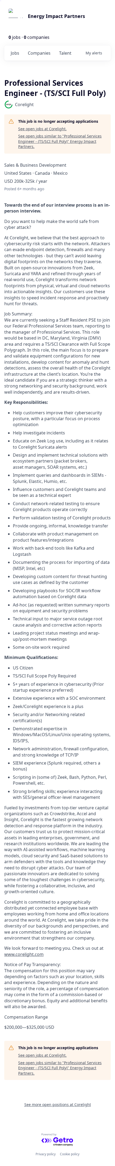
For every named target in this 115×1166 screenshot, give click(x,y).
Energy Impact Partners (56, 16)
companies (39, 53)
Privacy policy (46, 1154)
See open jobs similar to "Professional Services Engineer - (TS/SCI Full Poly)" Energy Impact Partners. (60, 141)
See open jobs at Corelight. (42, 128)
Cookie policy (69, 1154)
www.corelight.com (24, 954)
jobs (15, 53)
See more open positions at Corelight (57, 1104)
